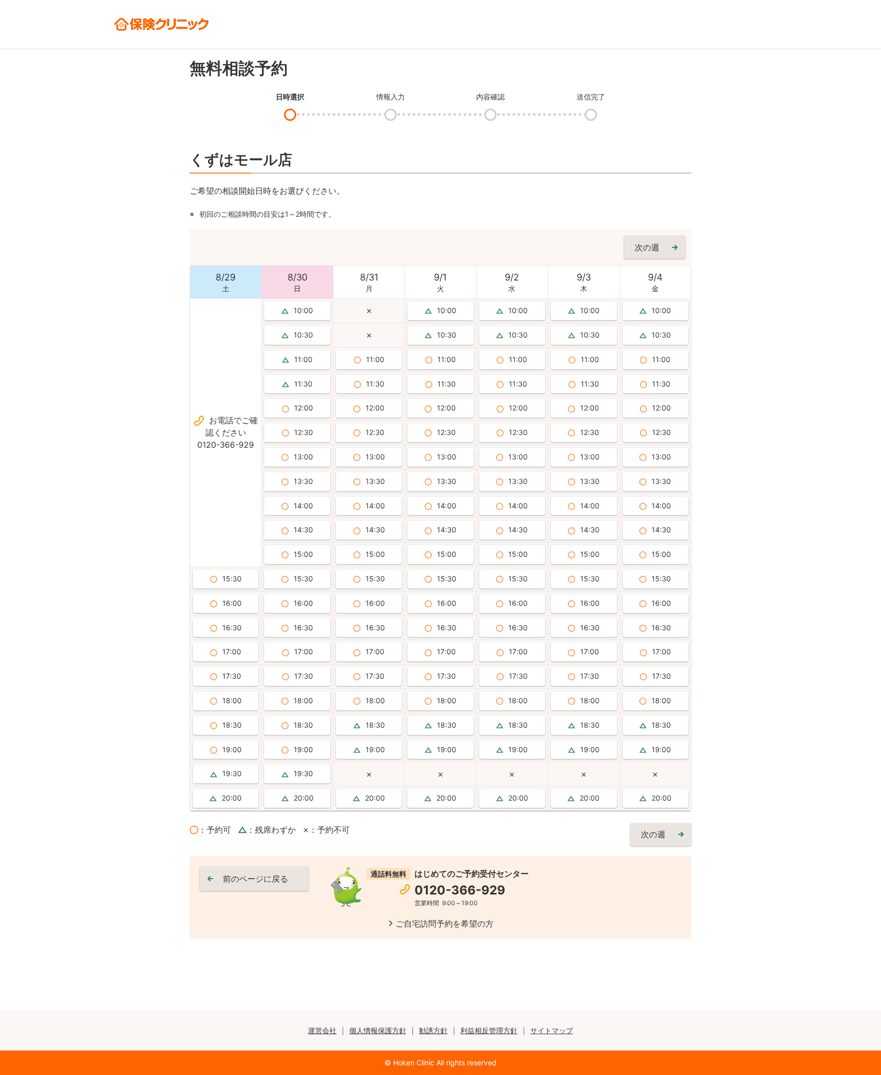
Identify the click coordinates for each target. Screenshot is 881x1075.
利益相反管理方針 (488, 1030)
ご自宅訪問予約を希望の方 (445, 923)
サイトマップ (551, 1030)
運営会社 (322, 1030)
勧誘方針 (433, 1030)
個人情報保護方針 (377, 1030)
